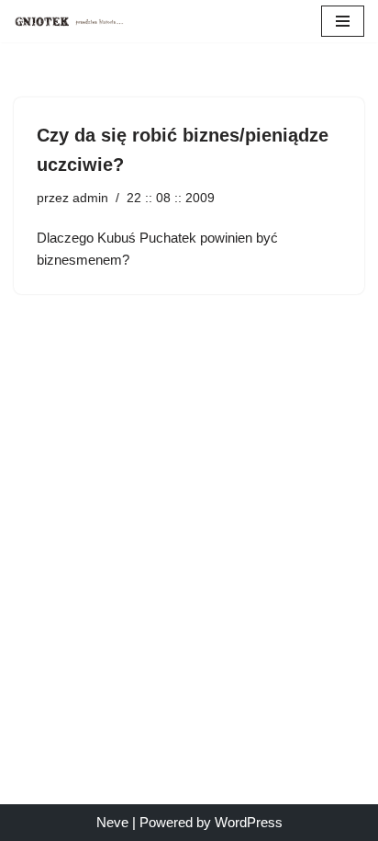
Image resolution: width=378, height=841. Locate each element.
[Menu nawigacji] (342, 21)
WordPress (249, 822)
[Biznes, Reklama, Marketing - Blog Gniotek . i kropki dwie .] (69, 21)
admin (90, 198)
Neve (112, 822)
